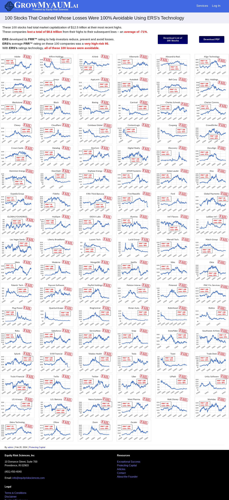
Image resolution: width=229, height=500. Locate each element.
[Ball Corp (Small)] (173, 78)
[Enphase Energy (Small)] (95, 169)
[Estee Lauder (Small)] (173, 169)
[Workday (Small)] (212, 398)
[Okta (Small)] (212, 260)
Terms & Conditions (15, 493)
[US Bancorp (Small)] (56, 398)
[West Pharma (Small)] (134, 398)
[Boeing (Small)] (95, 101)
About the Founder (127, 476)
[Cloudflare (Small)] (56, 123)
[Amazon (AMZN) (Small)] (17, 78)
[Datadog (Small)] (56, 146)
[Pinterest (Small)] (173, 283)
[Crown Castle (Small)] (17, 146)
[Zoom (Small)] (95, 420)
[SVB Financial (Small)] (56, 352)
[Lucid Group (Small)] (134, 238)
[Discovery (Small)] (173, 146)
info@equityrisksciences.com (28, 478)
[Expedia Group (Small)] (17, 192)
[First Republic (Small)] (134, 192)
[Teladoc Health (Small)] (95, 352)
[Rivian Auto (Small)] (134, 306)
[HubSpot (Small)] (56, 215)
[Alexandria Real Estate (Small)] (173, 55)
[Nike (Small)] (173, 260)
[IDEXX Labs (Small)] (95, 215)
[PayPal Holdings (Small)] (95, 283)
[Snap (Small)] (134, 329)
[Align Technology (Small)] (212, 55)
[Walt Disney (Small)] (173, 398)
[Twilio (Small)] (56, 375)
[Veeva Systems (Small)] (95, 398)
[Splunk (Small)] (17, 352)
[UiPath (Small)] (173, 375)
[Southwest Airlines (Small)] (212, 329)
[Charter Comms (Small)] (212, 101)
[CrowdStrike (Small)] (212, 123)
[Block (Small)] (56, 101)
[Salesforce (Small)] (56, 329)
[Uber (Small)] (134, 375)
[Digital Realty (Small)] (134, 146)
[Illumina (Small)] (134, 215)
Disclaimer (11, 496)
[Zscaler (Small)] (134, 420)
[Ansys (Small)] (56, 78)
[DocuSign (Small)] (212, 146)
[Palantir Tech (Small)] (17, 283)
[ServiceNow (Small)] (95, 329)
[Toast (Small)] (173, 352)
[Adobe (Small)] (17, 55)
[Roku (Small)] (17, 329)
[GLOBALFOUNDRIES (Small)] (17, 215)
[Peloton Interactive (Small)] (134, 283)
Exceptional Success (128, 461)
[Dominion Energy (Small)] (17, 169)
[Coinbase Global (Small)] (95, 123)
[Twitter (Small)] (95, 375)
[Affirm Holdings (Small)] (56, 55)
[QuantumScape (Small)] (56, 306)
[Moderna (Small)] (56, 260)
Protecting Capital (37, 447)
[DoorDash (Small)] (56, 169)
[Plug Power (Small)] (17, 306)
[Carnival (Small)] (134, 101)
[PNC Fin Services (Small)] (212, 283)
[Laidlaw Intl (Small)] (212, 215)
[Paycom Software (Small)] (56, 283)
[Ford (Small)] (173, 192)
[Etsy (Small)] (212, 169)
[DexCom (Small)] (95, 146)
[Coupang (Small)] (173, 123)
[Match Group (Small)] (212, 238)
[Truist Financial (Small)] (17, 375)
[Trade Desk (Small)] (212, 352)
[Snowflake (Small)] (173, 329)
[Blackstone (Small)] (17, 101)
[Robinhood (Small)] (173, 306)
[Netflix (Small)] (134, 260)
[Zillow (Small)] (56, 420)
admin (10, 447)
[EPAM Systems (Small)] (134, 169)
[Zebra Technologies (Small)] (17, 420)
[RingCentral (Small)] (95, 306)
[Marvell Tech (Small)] (173, 238)
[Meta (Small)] (17, 260)
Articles (121, 469)
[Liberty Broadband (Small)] (56, 238)
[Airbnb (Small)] (95, 55)
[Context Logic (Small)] (134, 123)
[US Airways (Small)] (17, 398)
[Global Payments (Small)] (212, 192)
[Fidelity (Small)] (56, 192)
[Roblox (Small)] (212, 306)
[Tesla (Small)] (134, 352)
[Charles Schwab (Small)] (173, 101)
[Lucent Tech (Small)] (95, 238)
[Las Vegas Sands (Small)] (17, 238)
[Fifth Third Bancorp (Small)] (95, 192)
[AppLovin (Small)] (95, 78)
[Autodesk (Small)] (134, 78)
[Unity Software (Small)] (212, 375)
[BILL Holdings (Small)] (212, 78)
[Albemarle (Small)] (134, 55)
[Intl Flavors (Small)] (173, 215)
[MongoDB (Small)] (95, 260)
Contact (121, 473)
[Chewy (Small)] (17, 123)
